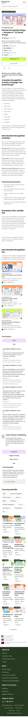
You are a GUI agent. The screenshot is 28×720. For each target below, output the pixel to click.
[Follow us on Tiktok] (3, 701)
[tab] (14, 340)
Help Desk (5, 688)
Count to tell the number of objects (12, 362)
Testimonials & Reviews (8, 659)
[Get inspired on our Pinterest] (12, 701)
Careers (4, 662)
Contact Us (5, 691)
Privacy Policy (18, 708)
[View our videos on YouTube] (10, 701)
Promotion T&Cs (9, 708)
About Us (4, 653)
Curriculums (5, 672)
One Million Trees (7, 656)
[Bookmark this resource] (4, 68)
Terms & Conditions (19, 705)
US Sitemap (11, 710)
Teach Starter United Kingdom (10, 681)
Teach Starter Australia (8, 675)
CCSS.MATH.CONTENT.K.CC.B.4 (10, 384)
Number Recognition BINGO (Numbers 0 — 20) (10, 299)
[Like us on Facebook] (7, 701)
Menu (24, 2)
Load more (13, 629)
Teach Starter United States (10, 678)
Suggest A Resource (7, 694)
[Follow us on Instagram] (5, 701)
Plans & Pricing (6, 669)
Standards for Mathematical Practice (12, 360)
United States (8, 705)
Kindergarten (6, 358)
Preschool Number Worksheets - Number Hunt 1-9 (11, 323)
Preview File (14, 63)
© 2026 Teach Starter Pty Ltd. (14, 713)
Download (13, 59)
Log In (18, 710)
